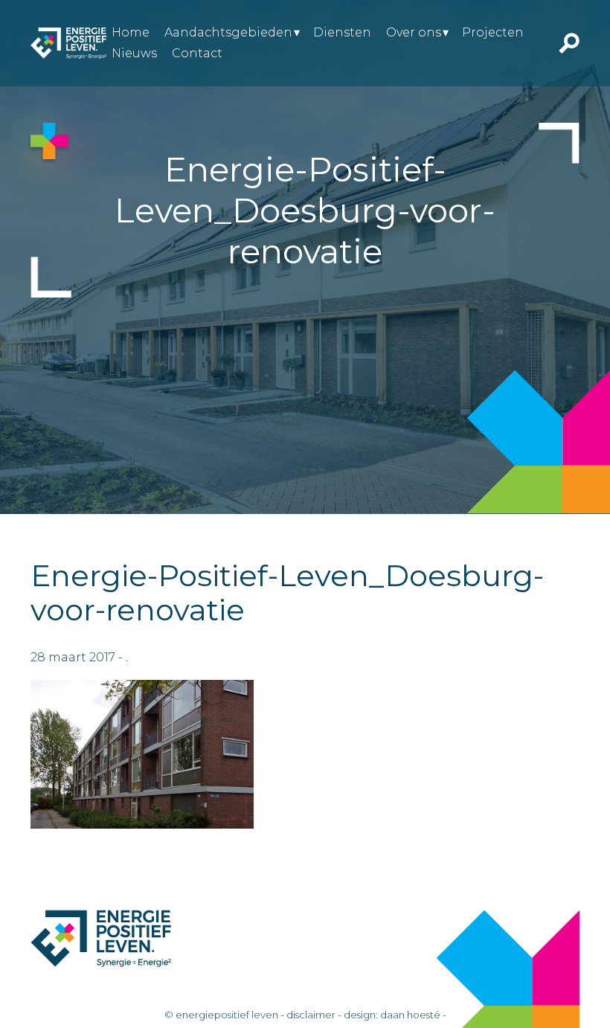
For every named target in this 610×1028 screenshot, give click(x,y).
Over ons (413, 32)
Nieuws (134, 53)
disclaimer (311, 1015)
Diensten (342, 32)
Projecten (493, 32)
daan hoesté (410, 1015)
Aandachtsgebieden (228, 32)
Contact (197, 53)
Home (131, 32)
